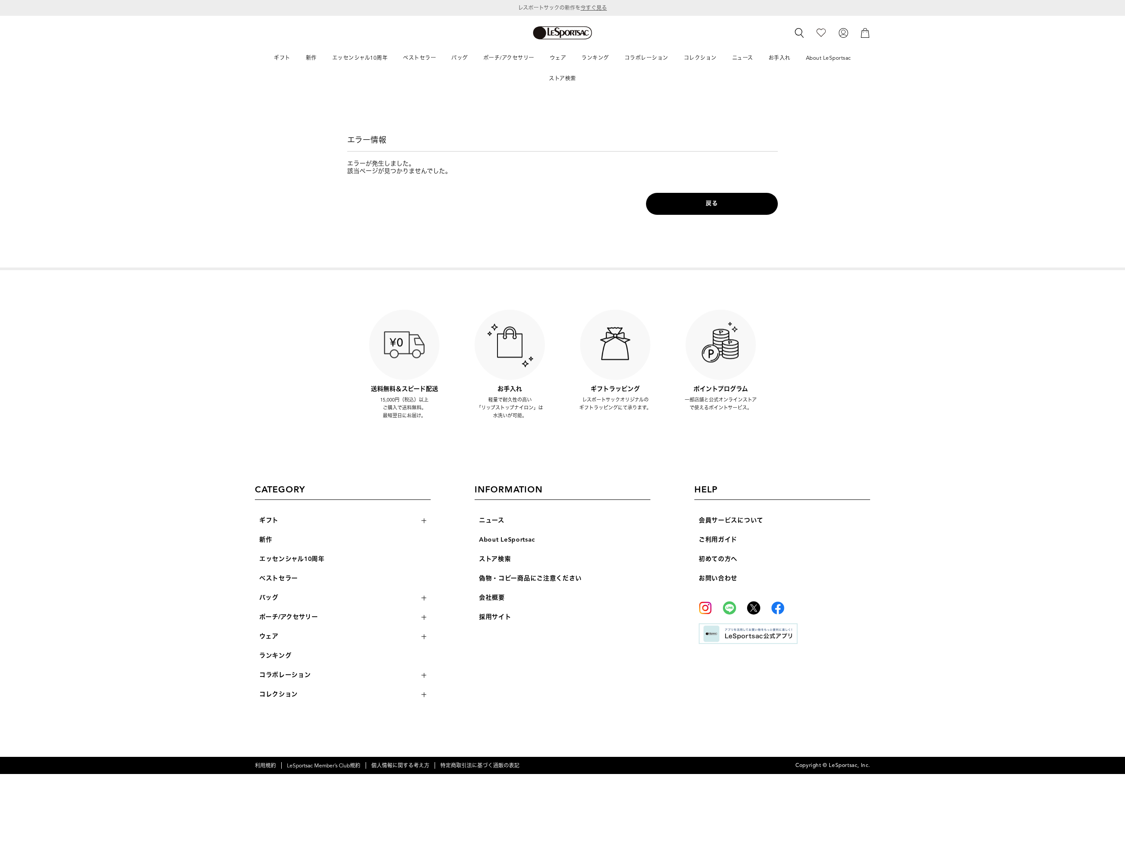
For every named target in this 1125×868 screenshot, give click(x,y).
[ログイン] (843, 32)
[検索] (799, 33)
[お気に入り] (821, 32)
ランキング (275, 655)
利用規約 (265, 765)
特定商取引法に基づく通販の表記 (479, 765)
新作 (265, 539)
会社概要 (492, 597)
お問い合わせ (718, 578)
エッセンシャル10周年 (292, 559)
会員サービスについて (731, 520)
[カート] (865, 32)
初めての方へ (718, 559)
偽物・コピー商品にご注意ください (530, 578)
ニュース (491, 520)
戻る (712, 203)
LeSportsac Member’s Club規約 (323, 765)
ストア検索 (495, 559)
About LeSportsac (507, 539)
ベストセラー (278, 578)
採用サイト (495, 617)
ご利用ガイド (718, 539)
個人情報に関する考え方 (400, 765)
